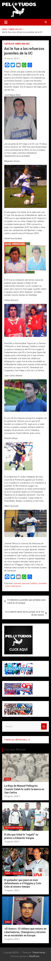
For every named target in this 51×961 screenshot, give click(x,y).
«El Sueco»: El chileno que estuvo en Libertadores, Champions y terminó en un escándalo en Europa (25, 932)
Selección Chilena (14, 828)
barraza (25, 583)
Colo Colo (18, 873)
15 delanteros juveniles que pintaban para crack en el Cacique (26, 601)
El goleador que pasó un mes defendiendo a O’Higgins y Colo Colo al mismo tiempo (22, 883)
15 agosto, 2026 (11, 890)
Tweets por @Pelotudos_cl (17, 739)
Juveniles (42, 583)
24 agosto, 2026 (11, 796)
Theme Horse (38, 952)
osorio (8, 586)
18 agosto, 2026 (11, 841)
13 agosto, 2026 (11, 939)
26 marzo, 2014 (11, 58)
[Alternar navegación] (6, 22)
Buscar (44, 726)
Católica (9, 44)
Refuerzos (16, 586)
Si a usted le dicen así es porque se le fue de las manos (24, 613)
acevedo (17, 583)
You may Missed (14, 749)
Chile (7, 779)
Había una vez (22, 44)
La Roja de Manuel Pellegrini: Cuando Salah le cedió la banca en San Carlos (24, 789)
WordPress (34, 956)
